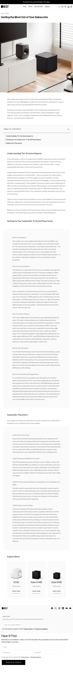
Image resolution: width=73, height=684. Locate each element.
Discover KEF (38, 6)
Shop (24, 6)
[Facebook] (52, 608)
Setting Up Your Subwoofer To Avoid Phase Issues (23, 139)
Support (47, 6)
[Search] (59, 7)
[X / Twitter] (56, 608)
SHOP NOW (16, 591)
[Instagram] (59, 608)
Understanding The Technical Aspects (19, 136)
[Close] (52, 7)
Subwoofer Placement (14, 143)
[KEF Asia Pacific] (5, 6)
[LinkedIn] (63, 608)
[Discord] (70, 608)
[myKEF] (71, 7)
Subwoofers (16, 586)
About (30, 6)
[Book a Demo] (62, 7)
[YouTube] (67, 608)
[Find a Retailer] (65, 7)
